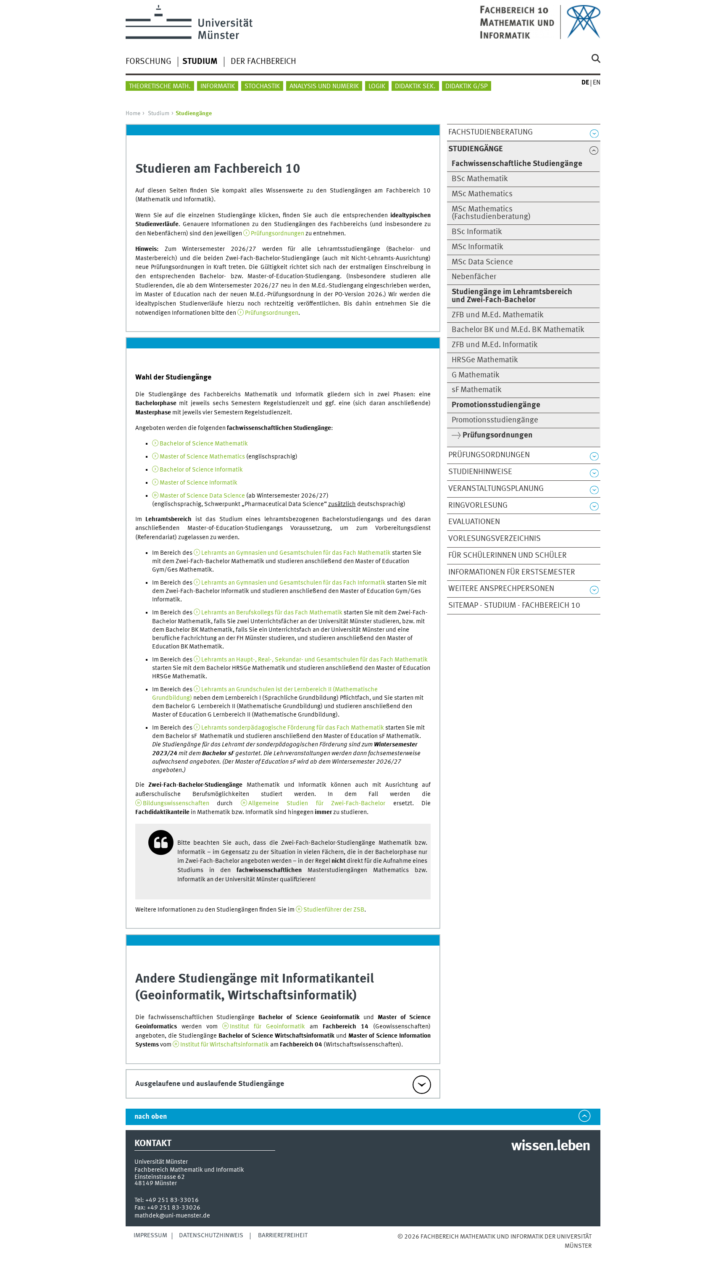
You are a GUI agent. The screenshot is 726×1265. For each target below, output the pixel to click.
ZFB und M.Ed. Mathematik (498, 315)
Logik (376, 86)
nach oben (150, 1116)
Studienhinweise (480, 472)
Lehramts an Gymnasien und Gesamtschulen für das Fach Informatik (293, 583)
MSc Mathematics (482, 194)
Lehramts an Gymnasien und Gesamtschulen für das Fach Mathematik (296, 553)
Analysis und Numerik (324, 86)
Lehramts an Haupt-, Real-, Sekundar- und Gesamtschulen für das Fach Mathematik (314, 659)
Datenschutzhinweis (211, 1235)
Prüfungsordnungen (489, 455)
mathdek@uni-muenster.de (172, 1215)
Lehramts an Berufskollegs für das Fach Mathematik (271, 612)
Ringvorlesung (478, 505)
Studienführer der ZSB (333, 910)
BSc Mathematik (480, 179)
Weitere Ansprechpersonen (501, 589)
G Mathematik (476, 375)
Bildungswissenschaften (176, 803)
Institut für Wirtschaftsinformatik (224, 1044)
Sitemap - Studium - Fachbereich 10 (514, 605)
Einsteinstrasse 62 (159, 1177)
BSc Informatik (477, 232)
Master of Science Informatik (198, 483)
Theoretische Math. (160, 86)
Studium (158, 113)
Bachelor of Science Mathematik (204, 443)
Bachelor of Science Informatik (201, 469)
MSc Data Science (482, 262)
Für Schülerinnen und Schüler (507, 555)
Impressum (150, 1235)
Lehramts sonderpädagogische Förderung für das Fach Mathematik (292, 728)
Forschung (148, 62)
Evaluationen (474, 522)
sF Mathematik (477, 390)
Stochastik (262, 86)
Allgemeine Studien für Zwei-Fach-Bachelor (317, 803)
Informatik (217, 86)
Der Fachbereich (263, 62)
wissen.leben (550, 1146)
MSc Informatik (477, 247)
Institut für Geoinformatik (267, 1026)
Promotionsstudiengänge (495, 420)
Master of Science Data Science (202, 496)
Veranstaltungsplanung (496, 489)
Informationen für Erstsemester (511, 572)
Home (133, 113)
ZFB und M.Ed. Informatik (495, 345)
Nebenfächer (474, 277)
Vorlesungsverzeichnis (494, 539)
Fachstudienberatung (490, 132)
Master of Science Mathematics (202, 456)
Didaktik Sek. (415, 86)
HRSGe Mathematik (485, 360)
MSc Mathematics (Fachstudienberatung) (491, 213)
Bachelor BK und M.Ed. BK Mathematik (518, 330)
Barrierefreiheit (283, 1235)
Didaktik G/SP (466, 86)
